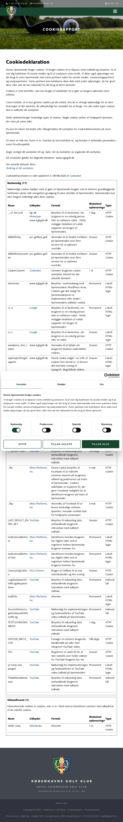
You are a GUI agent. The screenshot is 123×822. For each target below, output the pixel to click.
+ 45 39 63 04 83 (90, 816)
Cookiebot (75, 176)
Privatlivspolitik (92, 810)
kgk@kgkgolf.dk (109, 816)
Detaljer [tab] (61, 384)
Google (33, 308)
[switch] (46, 430)
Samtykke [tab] (21, 384)
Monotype (35, 216)
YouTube (34, 451)
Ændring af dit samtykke (19, 168)
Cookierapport (75, 810)
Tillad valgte (61, 444)
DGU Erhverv (37, 571)
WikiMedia (36, 726)
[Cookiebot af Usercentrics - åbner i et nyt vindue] (106, 375)
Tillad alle (100, 444)
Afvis (22, 444)
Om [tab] (102, 384)
